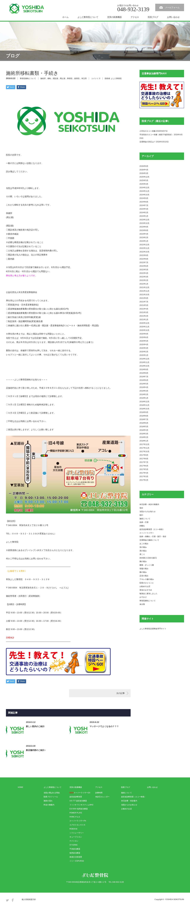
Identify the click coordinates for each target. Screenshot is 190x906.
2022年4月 (144, 273)
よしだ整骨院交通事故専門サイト (153, 629)
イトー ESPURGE (76, 861)
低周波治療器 (74, 853)
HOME (20, 787)
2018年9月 (144, 412)
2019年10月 (144, 366)
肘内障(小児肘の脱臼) (148, 558)
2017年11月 (144, 448)
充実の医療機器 (114, 17)
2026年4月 (144, 170)
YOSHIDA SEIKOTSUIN (174, 899)
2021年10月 (144, 295)
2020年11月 (144, 327)
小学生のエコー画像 (148, 131)
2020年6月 (144, 337)
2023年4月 (144, 234)
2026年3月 (144, 173)
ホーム (65, 17)
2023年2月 (144, 237)
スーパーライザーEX (79, 793)
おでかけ (143, 597)
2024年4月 (144, 209)
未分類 (142, 604)
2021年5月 (144, 305)
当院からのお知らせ (148, 512)
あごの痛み (144, 544)
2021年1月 (144, 319)
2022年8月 (144, 259)
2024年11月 (144, 191)
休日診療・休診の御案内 (149, 504)
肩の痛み (143, 551)
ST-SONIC (73, 845)
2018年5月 (144, 427)
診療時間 (98, 793)
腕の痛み (143, 561)
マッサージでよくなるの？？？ (104, 726)
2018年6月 (144, 423)
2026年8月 (144, 166)
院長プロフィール (51, 797)
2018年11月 (144, 405)
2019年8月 (144, 373)
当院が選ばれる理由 (52, 793)
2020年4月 (144, 344)
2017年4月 (144, 473)
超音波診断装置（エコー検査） (152, 529)
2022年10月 (144, 252)
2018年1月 (144, 441)
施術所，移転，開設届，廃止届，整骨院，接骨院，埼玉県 (63, 78)
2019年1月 (144, 398)
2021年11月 (144, 291)
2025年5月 (144, 180)
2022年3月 (144, 277)
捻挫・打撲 (144, 522)
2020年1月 (144, 355)
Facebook (13, 900)
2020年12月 (144, 323)
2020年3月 (144, 348)
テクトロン (73, 841)
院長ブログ (153, 17)
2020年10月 (144, 330)
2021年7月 (144, 302)
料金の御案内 (49, 805)
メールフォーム (172, 7)
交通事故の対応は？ (148, 142)
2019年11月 (144, 362)
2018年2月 (144, 437)
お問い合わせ (173, 17)
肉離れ (142, 526)
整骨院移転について (28, 78)
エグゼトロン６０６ (77, 825)
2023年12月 (144, 220)
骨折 (141, 508)
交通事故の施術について (149, 540)
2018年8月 (144, 416)
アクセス (135, 17)
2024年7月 (144, 205)
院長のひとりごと (147, 583)
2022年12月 (144, 245)
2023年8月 (144, 230)
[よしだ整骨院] (27, 9)
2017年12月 (144, 444)
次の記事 (120, 693)
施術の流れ (48, 801)
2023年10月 (144, 223)
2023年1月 (144, 241)
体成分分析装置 (75, 857)
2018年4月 (144, 430)
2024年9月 (144, 198)
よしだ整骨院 (116, 78)
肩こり (142, 554)
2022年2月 (144, 280)
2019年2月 (144, 394)
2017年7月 (144, 462)
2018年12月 (144, 402)
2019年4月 (144, 387)
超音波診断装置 (75, 797)
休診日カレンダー (102, 797)
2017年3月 (144, 476)
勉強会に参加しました (148, 594)
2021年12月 (144, 287)
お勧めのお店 (145, 586)
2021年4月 (144, 309)
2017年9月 (144, 455)
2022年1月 (144, 284)
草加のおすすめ (146, 590)
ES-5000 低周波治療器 (78, 809)
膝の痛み (143, 572)
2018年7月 (144, 419)
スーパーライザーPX (77, 821)
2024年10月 (144, 195)
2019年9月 (144, 369)
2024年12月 (144, 188)
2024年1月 (144, 216)
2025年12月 (144, 177)
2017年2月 (144, 480)
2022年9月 (144, 255)
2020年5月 (144, 341)
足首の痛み (144, 576)
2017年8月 (144, 459)
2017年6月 (144, 466)
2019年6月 (144, 380)
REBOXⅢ (73, 829)
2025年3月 (144, 184)
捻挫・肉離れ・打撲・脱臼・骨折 (153, 536)
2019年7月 (144, 377)
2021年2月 (144, 316)
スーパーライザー (147, 533)
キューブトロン (75, 837)
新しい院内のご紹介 (35, 726)
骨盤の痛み (144, 569)
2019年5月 (144, 384)
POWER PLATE (75, 813)
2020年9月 (144, 334)
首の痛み (143, 547)
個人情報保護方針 (29, 899)
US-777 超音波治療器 (78, 801)
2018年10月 (144, 409)
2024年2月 (144, 212)
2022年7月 (144, 262)
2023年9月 (144, 227)
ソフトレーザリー (76, 833)
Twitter (7, 900)
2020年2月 (144, 352)
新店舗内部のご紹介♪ (36, 750)
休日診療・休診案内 (129, 801)
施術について (145, 519)
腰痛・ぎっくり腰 (147, 565)
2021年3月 (144, 312)
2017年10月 (144, 451)
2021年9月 (144, 298)
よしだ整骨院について (87, 17)
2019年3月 (144, 391)
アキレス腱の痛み (147, 579)
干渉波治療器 (74, 849)
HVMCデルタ (74, 817)
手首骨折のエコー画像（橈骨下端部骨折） (156, 135)
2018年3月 (144, 434)
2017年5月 (144, 469)
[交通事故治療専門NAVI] (162, 108)
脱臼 (141, 515)
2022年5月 (144, 270)
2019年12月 (144, 359)
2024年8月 (144, 202)
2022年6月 (144, 266)
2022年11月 (144, 248)
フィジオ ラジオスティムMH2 (81, 805)
